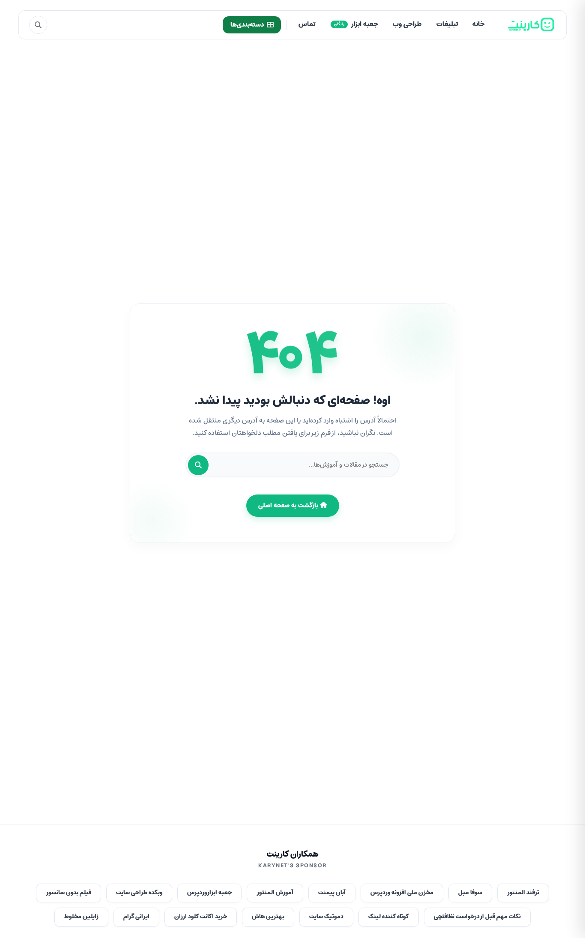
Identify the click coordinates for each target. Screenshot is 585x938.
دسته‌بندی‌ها (247, 24)
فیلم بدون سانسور (68, 892)
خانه (478, 24)
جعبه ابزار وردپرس (209, 892)
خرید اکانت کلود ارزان (200, 916)
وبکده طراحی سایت (139, 892)
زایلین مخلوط (81, 916)
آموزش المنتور (275, 892)
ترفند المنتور (523, 892)
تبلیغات (447, 24)
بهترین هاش (268, 916)
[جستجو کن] (198, 465)
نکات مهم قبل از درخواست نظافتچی (477, 916)
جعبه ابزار (356, 24)
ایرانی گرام (136, 916)
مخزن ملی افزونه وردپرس (401, 892)
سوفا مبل (470, 892)
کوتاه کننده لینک (388, 916)
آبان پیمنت (332, 892)
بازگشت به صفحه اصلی (289, 505)
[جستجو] (38, 25)
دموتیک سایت (326, 916)
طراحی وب (407, 24)
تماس (306, 24)
